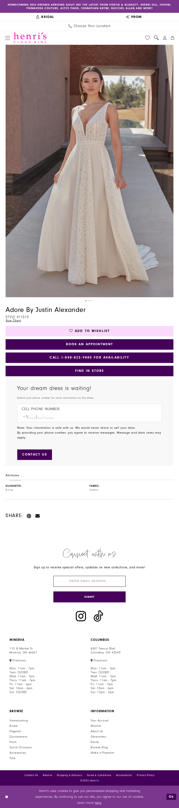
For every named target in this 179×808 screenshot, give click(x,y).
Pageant (15, 731)
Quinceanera (18, 736)
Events (95, 742)
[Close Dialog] (7, 797)
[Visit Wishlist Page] (147, 37)
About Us (97, 731)
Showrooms (98, 736)
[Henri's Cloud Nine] (30, 37)
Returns (47, 775)
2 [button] (88, 300)
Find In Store (89, 371)
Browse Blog (99, 747)
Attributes (12, 475)
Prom (13, 742)
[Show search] (156, 37)
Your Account (100, 720)
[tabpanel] (89, 171)
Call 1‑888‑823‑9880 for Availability (89, 357)
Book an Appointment (89, 344)
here (98, 803)
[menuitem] (45, 17)
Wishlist (96, 726)
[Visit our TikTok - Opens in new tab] (98, 616)
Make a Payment (102, 752)
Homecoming (19, 720)
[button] (7, 37)
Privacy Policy (146, 775)
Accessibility (124, 775)
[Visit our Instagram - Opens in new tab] (81, 616)
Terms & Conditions (99, 775)
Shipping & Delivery (69, 775)
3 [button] (90, 300)
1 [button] (86, 300)
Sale (13, 758)
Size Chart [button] (13, 320)
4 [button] (93, 300)
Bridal (14, 726)
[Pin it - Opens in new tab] (29, 515)
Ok (171, 797)
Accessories (18, 752)
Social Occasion (21, 747)
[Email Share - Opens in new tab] (37, 515)
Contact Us (31, 775)
